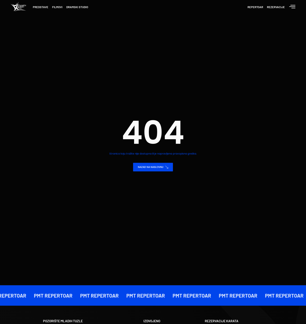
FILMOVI (57, 7)
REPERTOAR (255, 7)
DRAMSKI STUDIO (77, 7)
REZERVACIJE (276, 7)
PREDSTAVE (40, 7)
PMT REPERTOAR (50, 295)
